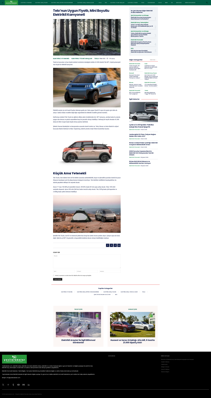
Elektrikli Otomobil (61, 58)
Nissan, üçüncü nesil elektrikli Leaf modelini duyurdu (136, 86)
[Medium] (24, 385)
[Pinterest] (115, 245)
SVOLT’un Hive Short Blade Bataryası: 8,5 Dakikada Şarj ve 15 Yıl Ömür (142, 26)
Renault (131, 73)
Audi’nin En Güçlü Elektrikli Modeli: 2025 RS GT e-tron (151, 67)
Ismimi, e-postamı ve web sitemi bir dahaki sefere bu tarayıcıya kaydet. (73, 275)
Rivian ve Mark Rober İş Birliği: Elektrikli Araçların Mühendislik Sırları (143, 144)
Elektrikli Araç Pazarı (151, 73)
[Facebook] (107, 245)
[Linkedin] (29, 385)
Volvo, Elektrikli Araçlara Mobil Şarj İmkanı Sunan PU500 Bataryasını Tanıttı (141, 34)
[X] (111, 245)
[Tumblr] (13, 385)
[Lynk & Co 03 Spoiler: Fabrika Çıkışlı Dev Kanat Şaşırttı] (143, 112)
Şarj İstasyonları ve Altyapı (140, 15)
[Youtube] (18, 385)
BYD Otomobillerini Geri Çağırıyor (134, 93)
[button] (207, 3)
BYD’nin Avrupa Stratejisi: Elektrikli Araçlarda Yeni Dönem (141, 51)
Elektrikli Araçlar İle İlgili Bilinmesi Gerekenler (78, 341)
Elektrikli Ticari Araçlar (82, 58)
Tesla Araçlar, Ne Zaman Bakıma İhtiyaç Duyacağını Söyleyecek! (134, 68)
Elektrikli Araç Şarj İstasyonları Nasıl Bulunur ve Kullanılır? (141, 18)
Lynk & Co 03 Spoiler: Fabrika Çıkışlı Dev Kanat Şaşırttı (141, 126)
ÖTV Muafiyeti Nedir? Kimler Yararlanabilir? (151, 85)
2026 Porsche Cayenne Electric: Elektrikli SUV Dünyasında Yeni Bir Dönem (141, 153)
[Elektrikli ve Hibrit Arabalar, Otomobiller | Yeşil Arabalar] (11, 2)
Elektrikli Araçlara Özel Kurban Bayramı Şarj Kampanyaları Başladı (141, 43)
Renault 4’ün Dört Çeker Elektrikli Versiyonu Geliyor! (134, 76)
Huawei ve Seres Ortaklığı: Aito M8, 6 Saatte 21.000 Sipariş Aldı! (133, 341)
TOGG (146, 90)
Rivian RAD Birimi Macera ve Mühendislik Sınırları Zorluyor (140, 162)
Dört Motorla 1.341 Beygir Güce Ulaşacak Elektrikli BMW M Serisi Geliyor (151, 77)
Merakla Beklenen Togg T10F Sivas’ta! (150, 93)
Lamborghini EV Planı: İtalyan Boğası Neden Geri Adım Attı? (142, 135)
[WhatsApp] (119, 245)
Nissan (131, 82)
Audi (146, 63)
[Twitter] (3, 385)
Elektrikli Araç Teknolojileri (139, 22)
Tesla (96, 58)
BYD (132, 48)
